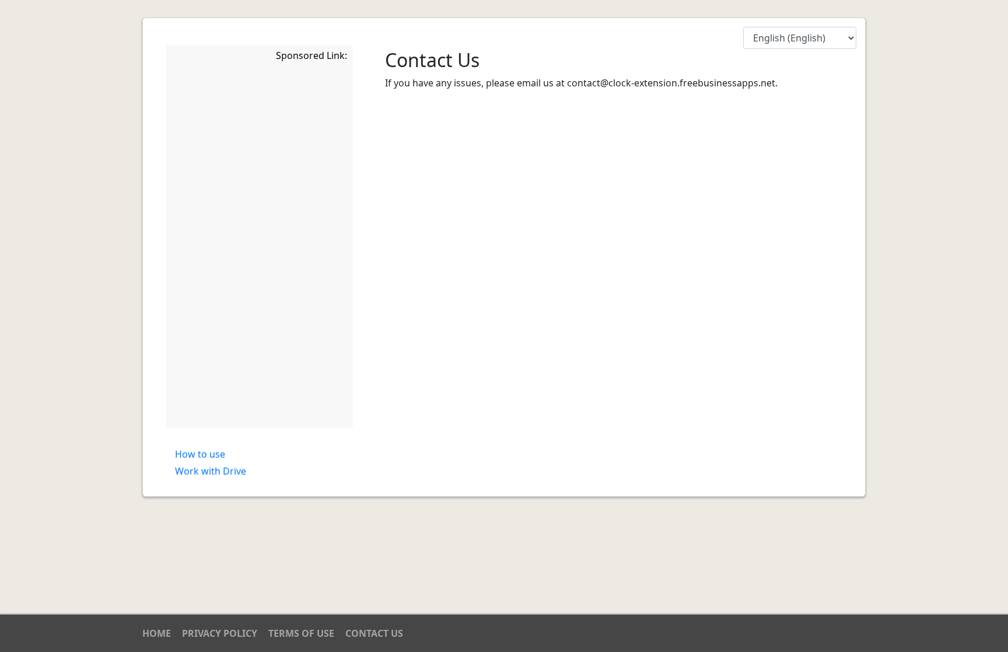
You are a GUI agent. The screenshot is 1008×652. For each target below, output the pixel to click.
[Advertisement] (259, 247)
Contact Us (374, 633)
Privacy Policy (219, 633)
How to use (200, 454)
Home (156, 633)
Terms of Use (301, 633)
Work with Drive (210, 471)
